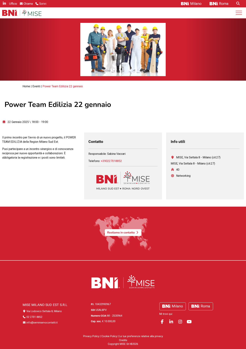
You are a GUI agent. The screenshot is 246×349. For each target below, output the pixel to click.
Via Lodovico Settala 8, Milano (44, 311)
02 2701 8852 (34, 317)
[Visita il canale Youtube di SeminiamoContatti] (189, 321)
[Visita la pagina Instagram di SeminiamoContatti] (180, 321)
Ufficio (13, 3)
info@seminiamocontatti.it (42, 322)
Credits (123, 340)
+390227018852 (111, 161)
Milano (196, 3)
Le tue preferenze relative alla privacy (141, 336)
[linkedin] (4, 4)
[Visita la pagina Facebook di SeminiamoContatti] (162, 321)
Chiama (28, 3)
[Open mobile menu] (239, 13)
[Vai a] (237, 4)
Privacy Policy (91, 336)
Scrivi (42, 3)
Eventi (36, 86)
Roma (224, 3)
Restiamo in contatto (121, 233)
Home (26, 86)
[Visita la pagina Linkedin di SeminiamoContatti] (171, 321)
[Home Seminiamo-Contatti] (22, 13)
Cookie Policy (109, 336)
